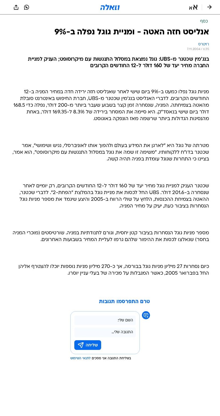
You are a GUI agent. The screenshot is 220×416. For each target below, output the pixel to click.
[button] (193, 7)
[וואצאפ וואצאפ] (26, 7)
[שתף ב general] (16, 7)
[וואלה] (110, 7)
